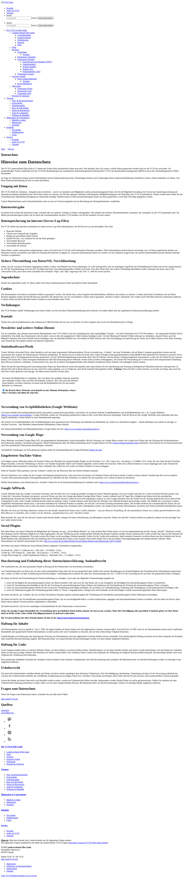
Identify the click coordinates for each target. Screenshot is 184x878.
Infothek (10, 127)
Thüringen (16, 86)
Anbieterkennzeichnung (78, 618)
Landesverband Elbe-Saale (23, 33)
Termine (9, 13)
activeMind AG (7, 713)
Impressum (62, 618)
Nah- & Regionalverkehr (22, 101)
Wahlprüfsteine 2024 (31, 71)
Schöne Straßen (29, 67)
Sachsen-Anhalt (18, 76)
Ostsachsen (22, 52)
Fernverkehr (17, 103)
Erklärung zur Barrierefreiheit (19, 866)
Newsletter (16, 130)
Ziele (19, 45)
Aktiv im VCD (12, 10)
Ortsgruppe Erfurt (24, 88)
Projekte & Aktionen (20, 96)
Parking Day (28, 69)
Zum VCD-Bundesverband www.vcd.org (19, 875)
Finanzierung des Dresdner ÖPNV (37, 62)
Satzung (20, 42)
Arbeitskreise (22, 40)
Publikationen (18, 132)
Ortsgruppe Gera (24, 91)
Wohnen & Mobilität (20, 115)
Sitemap (9, 871)
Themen (9, 98)
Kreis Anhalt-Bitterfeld (27, 79)
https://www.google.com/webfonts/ (17, 415)
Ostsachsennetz (29, 64)
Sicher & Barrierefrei (21, 110)
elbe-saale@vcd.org (9, 699)
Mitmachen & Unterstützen (17, 118)
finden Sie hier (95, 450)
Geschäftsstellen (24, 35)
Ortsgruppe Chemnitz (26, 57)
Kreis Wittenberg (24, 84)
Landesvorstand (24, 37)
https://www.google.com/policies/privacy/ (82, 429)
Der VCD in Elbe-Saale (16, 30)
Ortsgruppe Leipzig (25, 74)
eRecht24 (5, 710)
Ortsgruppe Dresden (25, 59)
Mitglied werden (19, 120)
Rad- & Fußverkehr (20, 108)
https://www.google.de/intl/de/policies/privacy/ (119, 482)
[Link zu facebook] (9, 728)
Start (3, 149)
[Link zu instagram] (9, 735)
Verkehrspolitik (18, 105)
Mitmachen (16, 122)
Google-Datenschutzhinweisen (125, 443)
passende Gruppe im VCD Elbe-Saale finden (88, 843)
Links (14, 135)
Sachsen (15, 50)
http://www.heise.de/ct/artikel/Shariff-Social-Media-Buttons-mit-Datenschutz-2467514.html (82, 541)
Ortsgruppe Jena (24, 93)
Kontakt (9, 8)
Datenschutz (11, 868)
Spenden (15, 125)
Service (9, 137)
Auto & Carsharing (20, 113)
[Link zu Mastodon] (9, 721)
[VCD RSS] (9, 741)
